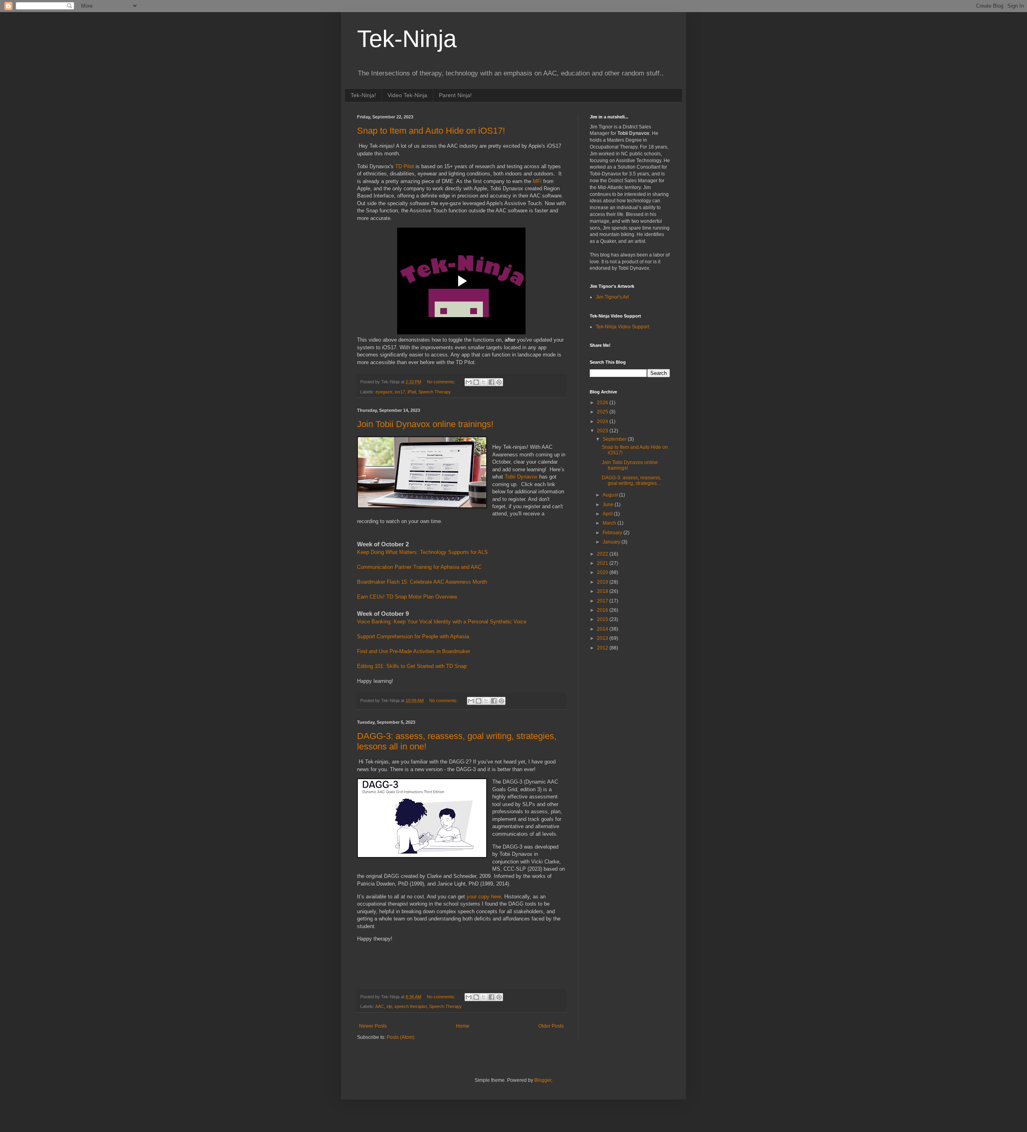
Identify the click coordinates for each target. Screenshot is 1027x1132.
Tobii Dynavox (521, 477)
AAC (379, 1006)
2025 (603, 412)
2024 (603, 421)
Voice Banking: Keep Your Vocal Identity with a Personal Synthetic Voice (441, 622)
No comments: (442, 381)
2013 (603, 638)
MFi (538, 181)
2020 (603, 572)
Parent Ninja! (455, 95)
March (610, 523)
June (609, 504)
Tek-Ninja (407, 38)
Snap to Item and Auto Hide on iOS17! (431, 131)
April (608, 514)
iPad (412, 391)
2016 (603, 610)
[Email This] (469, 382)
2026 (603, 402)
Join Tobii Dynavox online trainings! (425, 424)
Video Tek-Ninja (407, 95)
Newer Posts (373, 1026)
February (613, 532)
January (612, 542)
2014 (603, 629)
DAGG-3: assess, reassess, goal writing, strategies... (631, 480)
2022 (603, 554)
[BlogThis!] (476, 382)
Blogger (542, 1080)
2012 (603, 648)
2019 (603, 582)
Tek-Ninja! (363, 95)
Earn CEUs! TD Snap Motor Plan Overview (407, 597)
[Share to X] (484, 382)
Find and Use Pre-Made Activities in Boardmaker (413, 651)
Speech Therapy (434, 391)
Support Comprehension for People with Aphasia (413, 636)
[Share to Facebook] (491, 382)
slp (389, 1006)
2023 (603, 431)
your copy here (483, 897)
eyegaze (383, 391)
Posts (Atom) (400, 1037)
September (615, 439)
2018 (603, 591)
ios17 (400, 391)
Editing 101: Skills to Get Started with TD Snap (412, 666)
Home (462, 1026)
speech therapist (410, 1006)
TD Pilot (404, 166)
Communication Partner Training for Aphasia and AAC (419, 567)
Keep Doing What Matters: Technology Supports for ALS (422, 552)
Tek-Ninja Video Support (622, 327)
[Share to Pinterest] (499, 382)
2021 (603, 563)
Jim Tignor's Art (612, 297)
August (611, 495)
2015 (603, 619)
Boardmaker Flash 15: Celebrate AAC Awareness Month (422, 582)
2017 (603, 601)
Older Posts (551, 1026)
